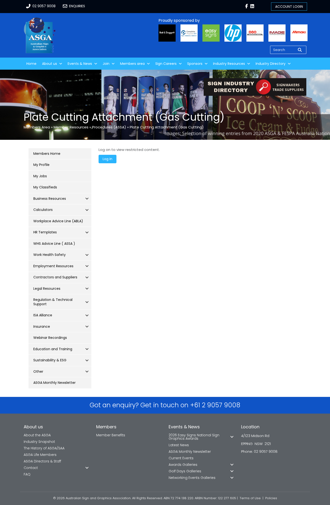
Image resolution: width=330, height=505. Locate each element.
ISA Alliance (42, 315)
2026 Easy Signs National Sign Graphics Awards (194, 437)
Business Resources (49, 198)
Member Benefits (110, 435)
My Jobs (40, 176)
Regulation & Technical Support (52, 301)
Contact (31, 467)
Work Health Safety (49, 254)
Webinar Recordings (50, 337)
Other (38, 371)
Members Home (46, 153)
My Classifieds (45, 187)
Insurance (41, 326)
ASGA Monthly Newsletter (54, 382)
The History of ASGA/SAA (44, 448)
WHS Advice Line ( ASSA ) (54, 243)
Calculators (43, 209)
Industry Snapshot (39, 441)
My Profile (41, 164)
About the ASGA (37, 435)
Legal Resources (46, 288)
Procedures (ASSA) (109, 127)
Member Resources (71, 127)
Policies (271, 498)
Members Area (37, 127)
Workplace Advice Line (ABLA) (58, 221)
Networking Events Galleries (192, 477)
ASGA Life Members (40, 454)
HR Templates (45, 232)
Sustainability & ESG (49, 360)
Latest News (179, 445)
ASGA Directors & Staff (42, 461)
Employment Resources (53, 266)
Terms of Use (250, 498)
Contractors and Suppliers (55, 277)
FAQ (27, 474)
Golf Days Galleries (185, 471)
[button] (87, 198)
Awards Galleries (183, 464)
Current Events (181, 458)
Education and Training (52, 349)
